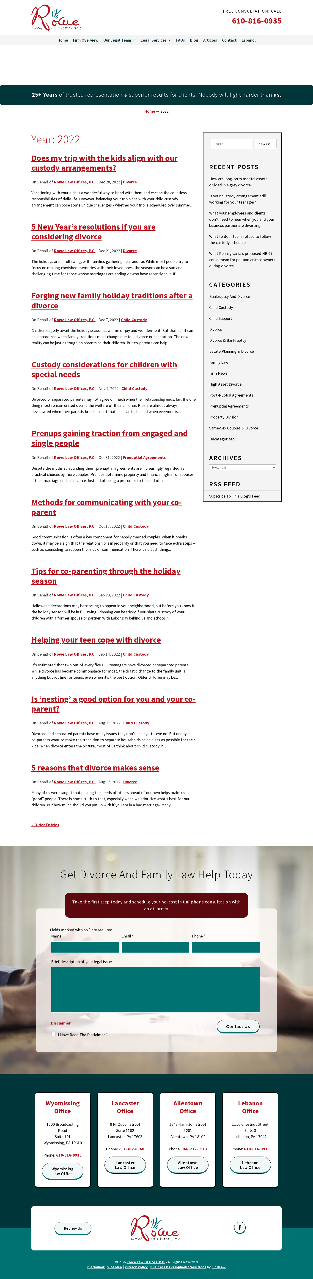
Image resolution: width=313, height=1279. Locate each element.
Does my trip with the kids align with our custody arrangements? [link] (104, 163)
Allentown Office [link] (187, 1107)
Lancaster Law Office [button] (125, 1165)
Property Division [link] (224, 417)
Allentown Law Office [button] (188, 1165)
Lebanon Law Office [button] (250, 1165)
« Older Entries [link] (45, 824)
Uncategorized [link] (222, 439)
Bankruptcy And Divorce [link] (229, 296)
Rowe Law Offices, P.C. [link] (75, 182)
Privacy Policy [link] (136, 1267)
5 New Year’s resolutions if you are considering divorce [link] (93, 232)
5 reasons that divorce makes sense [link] (95, 768)
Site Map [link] (114, 1267)
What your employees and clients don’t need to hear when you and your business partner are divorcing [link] (241, 219)
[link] (56, 18)
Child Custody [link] (134, 319)
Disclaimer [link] (96, 1267)
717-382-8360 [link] (131, 1149)
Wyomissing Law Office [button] (63, 1171)
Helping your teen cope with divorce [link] (96, 640)
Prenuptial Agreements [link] (144, 457)
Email (127, 936)
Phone (199, 936)
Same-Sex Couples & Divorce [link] (233, 428)
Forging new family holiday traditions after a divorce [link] (112, 300)
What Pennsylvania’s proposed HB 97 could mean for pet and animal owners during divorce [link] (242, 259)
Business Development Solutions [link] (178, 1267)
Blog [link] (194, 40)
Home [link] (63, 40)
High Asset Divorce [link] (225, 384)
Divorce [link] (130, 182)
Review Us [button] (73, 1228)
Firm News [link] (218, 373)
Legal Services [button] (154, 40)
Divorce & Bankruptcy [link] (227, 340)
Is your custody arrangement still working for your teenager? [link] (237, 199)
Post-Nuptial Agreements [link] (231, 395)
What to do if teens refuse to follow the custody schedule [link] (240, 239)
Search (266, 144)
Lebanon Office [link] (250, 1107)
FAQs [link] (180, 40)
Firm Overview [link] (85, 40)
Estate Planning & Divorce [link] (231, 351)
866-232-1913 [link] (194, 1149)
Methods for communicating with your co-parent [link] (106, 507)
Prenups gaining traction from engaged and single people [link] (109, 438)
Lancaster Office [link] (125, 1107)
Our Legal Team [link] (117, 40)
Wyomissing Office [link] (63, 1107)
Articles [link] (210, 40)
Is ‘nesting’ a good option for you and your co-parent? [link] (113, 704)
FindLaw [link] (218, 1267)
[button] (240, 1227)
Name (56, 936)
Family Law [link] (218, 362)
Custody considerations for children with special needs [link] (104, 369)
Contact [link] (229, 40)
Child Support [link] (220, 318)
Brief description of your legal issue (81, 961)
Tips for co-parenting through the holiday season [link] (106, 576)
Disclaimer (61, 1023)
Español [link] (249, 40)
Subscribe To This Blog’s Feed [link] (234, 496)
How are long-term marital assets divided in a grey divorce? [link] (238, 182)
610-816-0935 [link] (257, 21)
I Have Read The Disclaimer (83, 1034)
